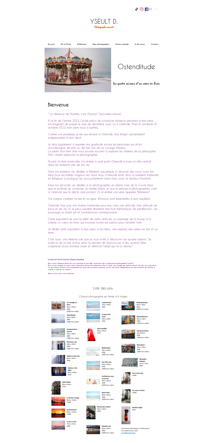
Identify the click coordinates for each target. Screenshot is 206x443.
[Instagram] (141, 9)
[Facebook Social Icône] (146, 9)
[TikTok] (136, 9)
